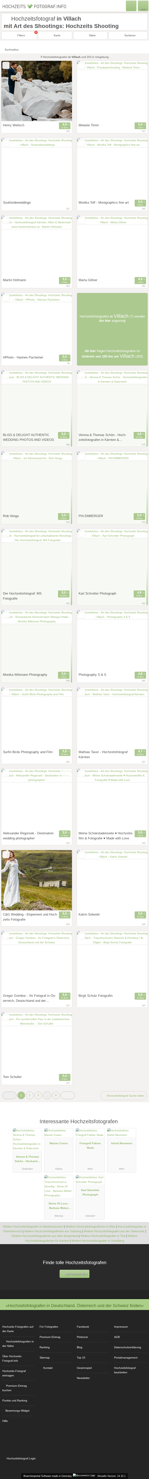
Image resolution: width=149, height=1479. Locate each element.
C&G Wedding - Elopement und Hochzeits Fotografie (30, 916)
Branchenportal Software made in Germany (47, 1476)
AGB (117, 1337)
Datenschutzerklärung (127, 1347)
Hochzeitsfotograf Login (21, 1458)
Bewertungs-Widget (17, 1410)
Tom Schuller (12, 1077)
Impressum (121, 1326)
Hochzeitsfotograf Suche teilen (125, 1095)
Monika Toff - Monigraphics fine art (104, 202)
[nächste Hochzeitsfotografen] (68, 1095)
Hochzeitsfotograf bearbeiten (125, 1370)
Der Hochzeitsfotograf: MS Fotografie (22, 595)
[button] (9, 1095)
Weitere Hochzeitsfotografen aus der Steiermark (114, 1231)
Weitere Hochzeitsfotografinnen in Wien (90, 1226)
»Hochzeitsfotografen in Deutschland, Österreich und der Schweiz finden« (75, 1305)
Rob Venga (11, 516)
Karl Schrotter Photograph (97, 593)
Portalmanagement (126, 1357)
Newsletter (83, 1378)
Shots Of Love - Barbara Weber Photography (59, 1206)
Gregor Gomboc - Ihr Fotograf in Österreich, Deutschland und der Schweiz (29, 998)
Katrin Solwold (89, 914)
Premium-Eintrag (50, 1337)
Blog (79, 1347)
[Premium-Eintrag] (141, 1126)
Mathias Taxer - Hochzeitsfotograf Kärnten (103, 754)
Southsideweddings (17, 202)
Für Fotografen (49, 1326)
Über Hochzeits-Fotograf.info (12, 1358)
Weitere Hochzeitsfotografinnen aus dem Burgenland (45, 1235)
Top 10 (81, 1357)
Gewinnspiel (84, 1367)
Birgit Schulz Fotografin (96, 996)
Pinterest (82, 1337)
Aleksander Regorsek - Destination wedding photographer (28, 835)
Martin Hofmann (14, 280)
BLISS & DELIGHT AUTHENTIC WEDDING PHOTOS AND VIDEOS (28, 437)
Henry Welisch (13, 125)
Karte (56, 35)
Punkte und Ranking (14, 1400)
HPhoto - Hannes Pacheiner (23, 357)
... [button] (47, 1095)
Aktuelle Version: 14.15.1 (111, 1476)
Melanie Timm (89, 125)
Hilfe (5, 1420)
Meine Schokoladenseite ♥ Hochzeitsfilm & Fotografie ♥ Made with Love (106, 835)
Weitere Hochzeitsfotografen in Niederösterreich (33, 1226)
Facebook (83, 1326)
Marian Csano (59, 1143)
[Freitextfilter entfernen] (131, 6)
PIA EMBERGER (91, 516)
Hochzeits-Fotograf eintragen (14, 1373)
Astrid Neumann (121, 1143)
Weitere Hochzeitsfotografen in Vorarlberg (97, 1240)
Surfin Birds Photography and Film (28, 752)
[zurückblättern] (11, 91)
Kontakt (48, 1367)
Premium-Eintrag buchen (14, 1388)
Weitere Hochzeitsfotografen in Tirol (103, 1235)
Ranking (45, 1347)
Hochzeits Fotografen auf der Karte (17, 1329)
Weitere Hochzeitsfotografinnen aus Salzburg (52, 1231)
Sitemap (45, 1357)
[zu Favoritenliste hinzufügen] (6, 65)
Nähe (92, 35)
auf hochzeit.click (76, 1274)
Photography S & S (92, 675)
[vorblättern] (62, 91)
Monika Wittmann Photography (25, 675)
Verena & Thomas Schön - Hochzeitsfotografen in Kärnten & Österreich (102, 438)
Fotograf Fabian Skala (90, 1145)
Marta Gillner (88, 280)
